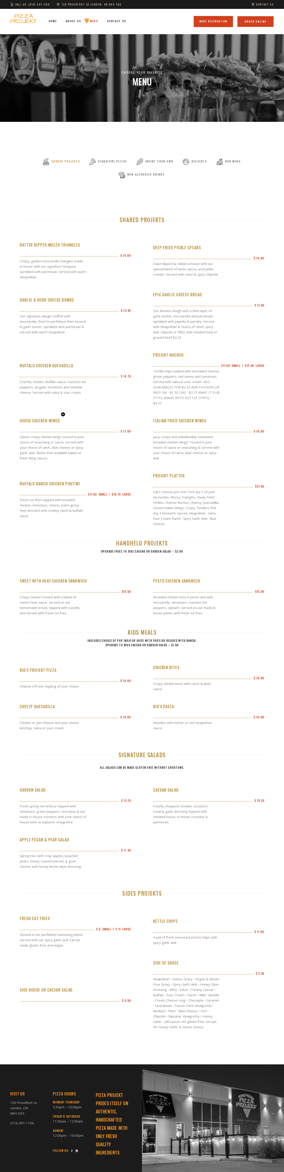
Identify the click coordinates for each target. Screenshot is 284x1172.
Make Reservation (213, 21)
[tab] (61, 161)
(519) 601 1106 (22, 1123)
